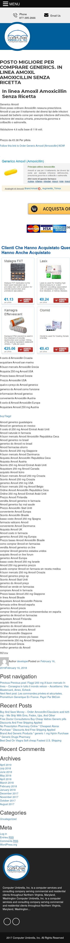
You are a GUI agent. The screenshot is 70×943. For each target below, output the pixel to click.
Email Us (55, 15)
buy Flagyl (5, 416)
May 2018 (5, 775)
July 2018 (5, 768)
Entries (7, 837)
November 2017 (9, 797)
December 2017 (9, 793)
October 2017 (8, 800)
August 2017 (7, 804)
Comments (9, 841)
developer (22, 661)
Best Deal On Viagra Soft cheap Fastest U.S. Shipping (30, 740)
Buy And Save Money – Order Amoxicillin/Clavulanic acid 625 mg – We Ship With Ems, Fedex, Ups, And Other (34, 713)
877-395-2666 (27, 17)
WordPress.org (8, 844)
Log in (3, 834)
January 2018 (8, 790)
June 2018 (6, 772)
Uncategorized (8, 819)
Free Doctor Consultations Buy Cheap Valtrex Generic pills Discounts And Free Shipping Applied (33, 720)
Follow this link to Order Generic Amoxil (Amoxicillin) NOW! (32, 145)
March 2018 (7, 782)
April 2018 (5, 779)
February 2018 (8, 786)
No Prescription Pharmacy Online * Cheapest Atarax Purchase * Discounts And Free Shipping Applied (29, 727)
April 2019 (5, 764)
